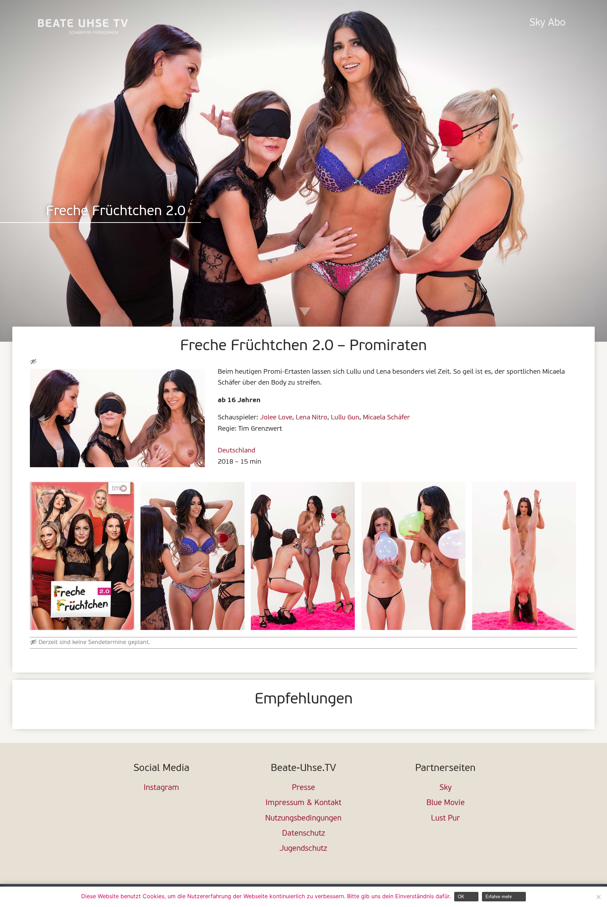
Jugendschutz (303, 849)
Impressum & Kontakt (303, 803)
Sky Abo (547, 23)
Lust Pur (445, 818)
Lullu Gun (345, 417)
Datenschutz (303, 833)
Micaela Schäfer (386, 417)
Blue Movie (445, 803)
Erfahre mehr (498, 896)
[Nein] (598, 896)
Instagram (161, 788)
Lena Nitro (311, 417)
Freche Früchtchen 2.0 (115, 212)
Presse (303, 788)
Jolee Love (276, 417)
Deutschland (236, 450)
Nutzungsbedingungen (303, 818)
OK (461, 896)
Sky (445, 788)
